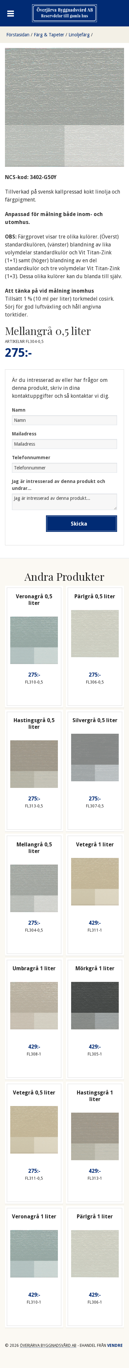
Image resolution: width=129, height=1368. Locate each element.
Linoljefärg (79, 34)
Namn (18, 410)
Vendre (115, 1345)
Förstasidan (17, 34)
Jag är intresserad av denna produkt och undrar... (58, 485)
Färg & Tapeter (49, 34)
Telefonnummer (31, 457)
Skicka (79, 524)
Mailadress (24, 433)
